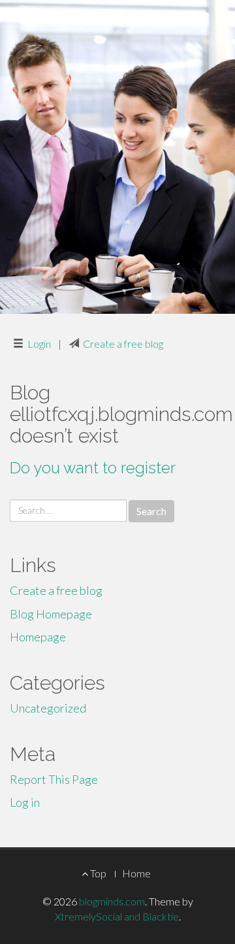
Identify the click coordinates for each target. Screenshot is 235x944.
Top (97, 873)
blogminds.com (112, 901)
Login (39, 343)
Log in (25, 802)
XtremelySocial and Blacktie (117, 916)
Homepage (38, 637)
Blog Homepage (51, 614)
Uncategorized (48, 708)
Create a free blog (123, 343)
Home (136, 873)
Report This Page (54, 779)
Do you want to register (93, 467)
